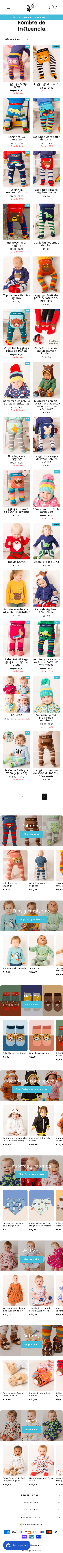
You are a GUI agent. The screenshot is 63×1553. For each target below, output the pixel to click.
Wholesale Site (30, 1517)
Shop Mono (31, 1429)
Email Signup (31, 1510)
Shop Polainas (31, 834)
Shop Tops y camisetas (31, 919)
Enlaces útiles (30, 1495)
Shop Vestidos (31, 1259)
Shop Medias (32, 1004)
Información (31, 1502)
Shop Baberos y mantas (31, 1174)
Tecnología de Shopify (31, 1550)
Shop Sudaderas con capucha (31, 1089)
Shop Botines (31, 1344)
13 (36, 796)
